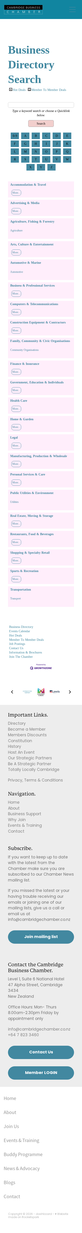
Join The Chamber (21, 656)
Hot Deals (19, 89)
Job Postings (17, 644)
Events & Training (25, 826)
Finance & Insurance (24, 364)
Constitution (20, 741)
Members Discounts (27, 735)
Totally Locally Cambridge (33, 770)
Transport (15, 598)
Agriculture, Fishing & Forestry (32, 221)
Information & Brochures (25, 652)
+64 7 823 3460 (23, 1035)
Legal (14, 437)
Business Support (24, 814)
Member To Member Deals (48, 89)
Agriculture (16, 230)
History (14, 747)
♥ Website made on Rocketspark (38, 1216)
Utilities (14, 502)
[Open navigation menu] (72, 9)
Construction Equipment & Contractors (38, 322)
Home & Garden (21, 419)
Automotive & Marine (25, 262)
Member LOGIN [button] (41, 1072)
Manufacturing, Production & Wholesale (38, 456)
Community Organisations (24, 350)
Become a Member (27, 730)
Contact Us (16, 648)
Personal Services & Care (27, 474)
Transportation (20, 589)
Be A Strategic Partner (29, 764)
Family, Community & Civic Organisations (40, 341)
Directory (17, 724)
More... (16, 192)
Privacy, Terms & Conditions (35, 780)
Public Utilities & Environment (32, 493)
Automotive (16, 271)
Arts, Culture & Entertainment (32, 244)
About (14, 808)
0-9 (15, 136)
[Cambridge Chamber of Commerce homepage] (35, 9)
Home (14, 803)
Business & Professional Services (32, 285)
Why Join (17, 820)
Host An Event (21, 753)
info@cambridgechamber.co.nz (39, 1029)
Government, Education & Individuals (37, 382)
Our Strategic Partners (30, 758)
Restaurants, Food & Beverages (32, 534)
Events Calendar (19, 631)
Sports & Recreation (24, 571)
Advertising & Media (24, 203)
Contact (16, 832)
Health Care (18, 400)
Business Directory (21, 627)
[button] (12, 692)
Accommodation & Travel (28, 184)
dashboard (44, 1214)
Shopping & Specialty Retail (30, 552)
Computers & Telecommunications (34, 304)
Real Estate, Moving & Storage (31, 516)
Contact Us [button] (41, 1052)
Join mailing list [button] (41, 937)
